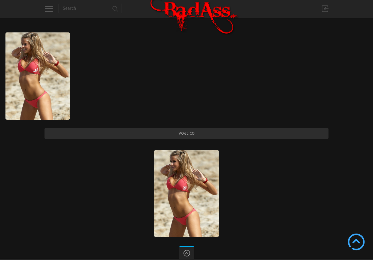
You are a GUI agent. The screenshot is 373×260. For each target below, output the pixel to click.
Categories (49, 9)
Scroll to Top (356, 241)
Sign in (324, 8)
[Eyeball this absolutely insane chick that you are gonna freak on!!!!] (37, 34)
